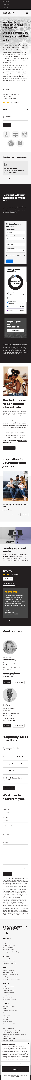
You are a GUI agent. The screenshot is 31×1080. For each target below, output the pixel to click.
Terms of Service (15, 869)
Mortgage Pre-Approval (9, 945)
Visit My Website (18, 682)
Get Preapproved (9, 788)
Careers (5, 1008)
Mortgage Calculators (8, 986)
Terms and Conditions (8, 1040)
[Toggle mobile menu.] (26, 13)
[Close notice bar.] (29, 5)
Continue (16, 1069)
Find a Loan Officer (7, 1021)
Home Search (7, 7)
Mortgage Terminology (8, 992)
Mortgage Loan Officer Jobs (10, 1010)
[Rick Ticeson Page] (10, 695)
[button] (15, 89)
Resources (6, 983)
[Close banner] (28, 1043)
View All (24, 515)
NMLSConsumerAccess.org (9, 999)
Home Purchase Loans (8, 949)
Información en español (9, 1024)
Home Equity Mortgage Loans (10, 974)
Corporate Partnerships (8, 1006)
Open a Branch (6, 1015)
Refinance (6, 956)
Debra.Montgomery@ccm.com (11, 673)
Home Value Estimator (8, 990)
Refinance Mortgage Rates (9, 961)
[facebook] (3, 933)
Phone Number (8, 834)
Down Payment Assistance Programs (12, 952)
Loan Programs (6, 976)
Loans (5, 967)
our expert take (22, 440)
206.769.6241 (10, 675)
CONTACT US (7, 874)
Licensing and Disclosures (9, 1038)
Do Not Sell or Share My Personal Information (15, 1075)
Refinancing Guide (7, 958)
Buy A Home (7, 938)
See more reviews (9, 583)
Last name (6, 817)
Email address (7, 826)
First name (6, 809)
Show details (23, 1064)
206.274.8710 (9, 676)
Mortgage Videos (7, 995)
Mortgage (6, 4)
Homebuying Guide (7, 940)
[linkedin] (7, 933)
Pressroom (5, 1017)
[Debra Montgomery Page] (10, 647)
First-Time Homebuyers (8, 947)
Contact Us (5, 1019)
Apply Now (7, 125)
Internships (5, 1013)
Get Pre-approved (9, 448)
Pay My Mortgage (7, 997)
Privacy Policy (6, 869)
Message (5, 842)
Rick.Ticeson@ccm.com (9, 718)
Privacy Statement (9, 1028)
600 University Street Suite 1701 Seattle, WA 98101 (11, 95)
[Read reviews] (6, 102)
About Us (6, 1004)
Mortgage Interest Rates (9, 943)
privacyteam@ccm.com (11, 911)
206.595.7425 (11, 720)
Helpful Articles (6, 988)
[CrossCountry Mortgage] (10, 13)
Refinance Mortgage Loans (9, 963)
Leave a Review (8, 578)
